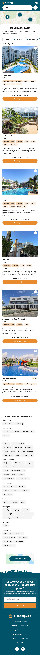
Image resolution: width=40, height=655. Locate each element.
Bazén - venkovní (28, 467)
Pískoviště (16, 467)
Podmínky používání (20, 621)
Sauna (17, 455)
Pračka (6, 451)
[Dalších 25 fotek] (20, 182)
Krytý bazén (7, 463)
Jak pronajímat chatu (20, 634)
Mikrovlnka (28, 447)
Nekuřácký (25, 490)
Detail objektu (20, 282)
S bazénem (7, 431)
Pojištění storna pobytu (20, 638)
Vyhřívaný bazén (19, 463)
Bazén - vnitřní (8, 455)
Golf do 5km (14, 502)
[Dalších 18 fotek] (20, 120)
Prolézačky (7, 467)
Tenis (22, 502)
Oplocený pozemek (9, 474)
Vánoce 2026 (18, 533)
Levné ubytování (9, 518)
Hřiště (5, 502)
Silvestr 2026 (7, 533)
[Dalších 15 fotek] (20, 303)
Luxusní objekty (8, 514)
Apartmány (19, 424)
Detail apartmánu (20, 99)
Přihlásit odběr (20, 605)
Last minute (19, 541)
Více (35, 91)
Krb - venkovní (15, 471)
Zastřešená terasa (22, 478)
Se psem (6, 435)
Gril (24, 471)
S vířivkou (16, 431)
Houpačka (30, 463)
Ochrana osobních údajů (20, 626)
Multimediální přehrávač (25, 451)
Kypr (5, 78)
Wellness (19, 514)
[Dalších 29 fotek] (20, 59)
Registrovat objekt (20, 630)
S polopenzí (20, 486)
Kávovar (6, 443)
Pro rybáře (25, 510)
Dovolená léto (8, 541)
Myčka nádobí (8, 447)
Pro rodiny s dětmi (28, 431)
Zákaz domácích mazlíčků (11, 490)
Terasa (6, 471)
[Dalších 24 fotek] (20, 362)
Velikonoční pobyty (9, 537)
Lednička (21, 443)
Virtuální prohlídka (9, 486)
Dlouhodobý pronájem (23, 518)
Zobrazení (34, 44)
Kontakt (20, 643)
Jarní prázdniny (22, 537)
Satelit (14, 443)
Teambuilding (29, 514)
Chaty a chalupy (8, 424)
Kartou (6, 526)
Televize (25, 455)
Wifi (32, 455)
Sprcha (13, 451)
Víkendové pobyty (9, 545)
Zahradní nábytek (9, 478)
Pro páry (6, 510)
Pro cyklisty (15, 510)
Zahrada (21, 474)
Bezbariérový (8, 494)
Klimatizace (18, 447)
